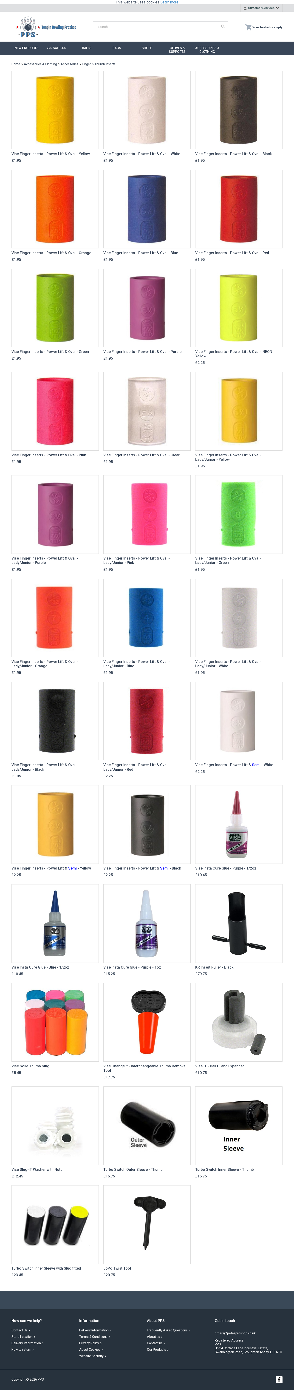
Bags (117, 48)
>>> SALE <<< (57, 48)
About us (153, 1337)
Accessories (69, 64)
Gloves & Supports (177, 50)
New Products (26, 48)
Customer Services (261, 8)
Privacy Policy (89, 1343)
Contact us (155, 1343)
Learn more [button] (169, 2)
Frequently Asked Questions (167, 1330)
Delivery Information (26, 1343)
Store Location (22, 1337)
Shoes (147, 48)
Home (15, 64)
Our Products (156, 1349)
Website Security (91, 1356)
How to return (21, 1349)
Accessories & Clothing (207, 50)
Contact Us (19, 1330)
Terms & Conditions (93, 1337)
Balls (86, 48)
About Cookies (89, 1349)
